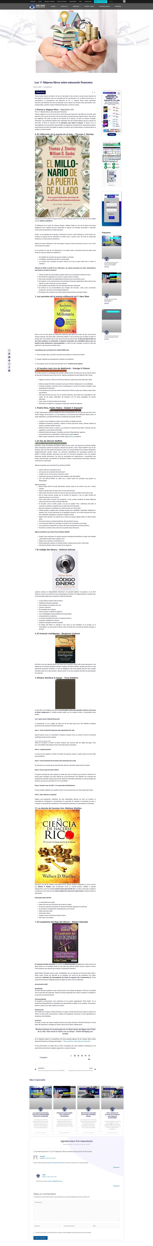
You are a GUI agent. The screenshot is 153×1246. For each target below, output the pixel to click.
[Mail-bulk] (9, 370)
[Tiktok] (9, 367)
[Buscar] (124, 1)
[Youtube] (9, 357)
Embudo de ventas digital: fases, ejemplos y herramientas (110, 300)
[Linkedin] (9, 353)
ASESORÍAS (76, 6)
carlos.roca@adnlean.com (55, 1181)
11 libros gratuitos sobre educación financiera (76, 1041)
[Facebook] (9, 360)
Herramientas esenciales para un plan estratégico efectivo (111, 336)
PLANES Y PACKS (89, 6)
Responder (116, 1167)
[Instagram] (9, 363)
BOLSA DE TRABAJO (62, 1)
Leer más (106, 266)
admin (43, 1175)
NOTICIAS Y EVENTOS (50, 1)
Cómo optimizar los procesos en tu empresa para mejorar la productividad (112, 1115)
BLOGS (40, 1)
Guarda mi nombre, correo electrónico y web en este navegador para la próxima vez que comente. (63, 1232)
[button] (71, 1056)
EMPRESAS (118, 6)
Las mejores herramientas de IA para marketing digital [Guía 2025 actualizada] (69, 92)
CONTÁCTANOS (72, 1)
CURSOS (53, 6)
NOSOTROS (33, 1)
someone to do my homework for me (56, 1163)
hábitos (71, 436)
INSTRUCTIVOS (88, 1)
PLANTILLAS (64, 6)
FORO (80, 1)
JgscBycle (42, 1156)
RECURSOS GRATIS (104, 6)
